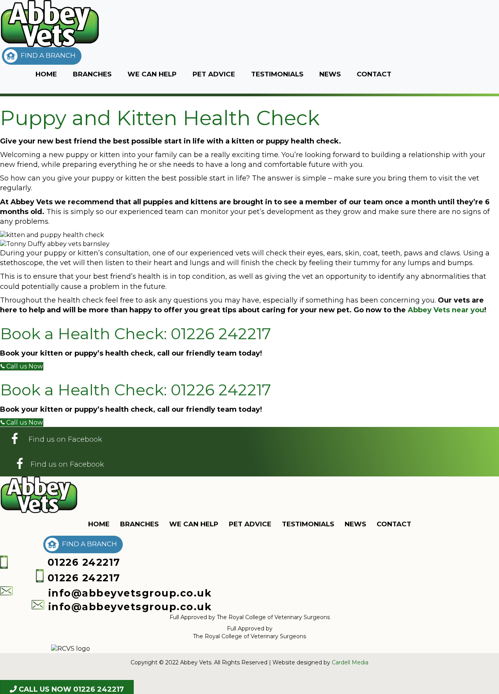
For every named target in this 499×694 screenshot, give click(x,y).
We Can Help (152, 74)
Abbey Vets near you (446, 310)
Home (46, 74)
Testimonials (277, 74)
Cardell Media (350, 662)
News (330, 74)
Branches (92, 74)
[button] (41, 56)
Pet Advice (214, 74)
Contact (374, 74)
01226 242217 (221, 333)
